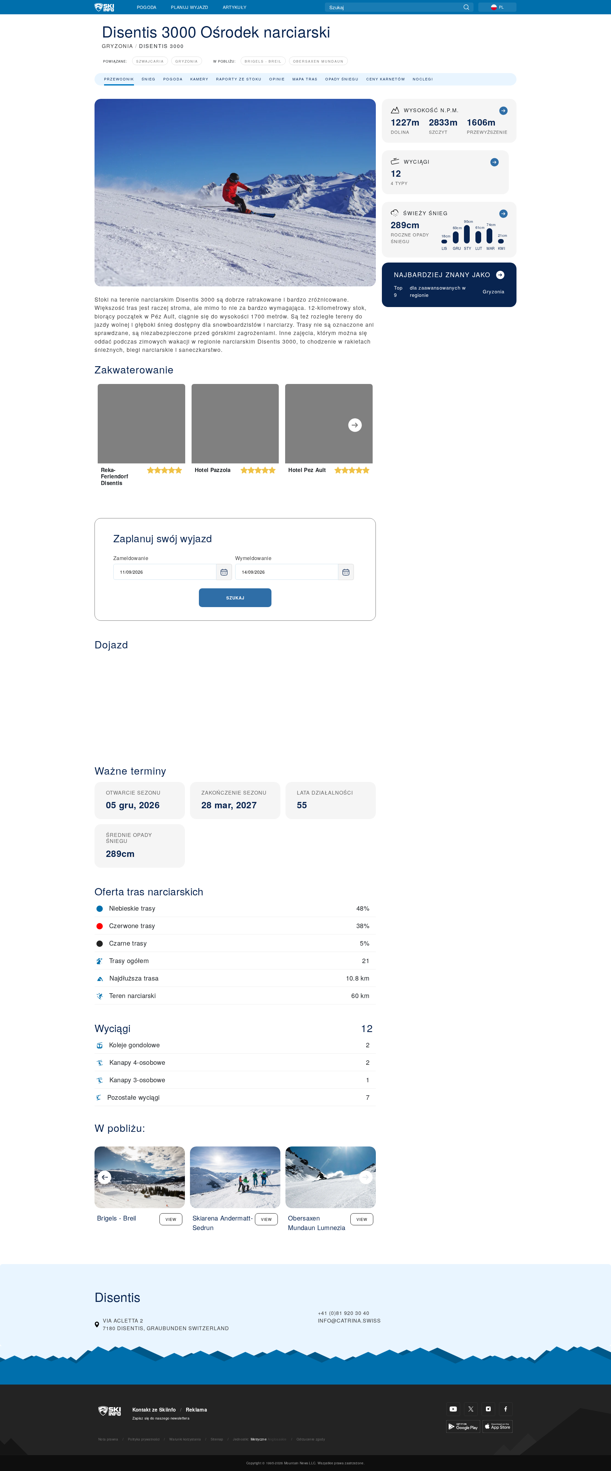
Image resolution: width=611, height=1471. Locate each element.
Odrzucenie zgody (311, 1439)
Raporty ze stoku (239, 78)
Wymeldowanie (253, 558)
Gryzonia (186, 61)
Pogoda (147, 7)
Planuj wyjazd (189, 7)
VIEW (170, 1219)
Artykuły (235, 7)
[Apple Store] (497, 1425)
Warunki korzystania (185, 1439)
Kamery (199, 78)
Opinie (277, 78)
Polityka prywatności (143, 1439)
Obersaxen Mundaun (318, 61)
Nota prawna (108, 1439)
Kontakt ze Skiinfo (154, 1409)
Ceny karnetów (385, 78)
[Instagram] (488, 1409)
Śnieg (149, 78)
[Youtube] (453, 1409)
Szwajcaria (150, 61)
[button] (235, 702)
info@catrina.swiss (349, 1320)
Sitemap (217, 1439)
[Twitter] (471, 1409)
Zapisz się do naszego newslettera (161, 1417)
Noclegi (423, 78)
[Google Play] (463, 1425)
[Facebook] (506, 1409)
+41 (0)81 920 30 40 (343, 1313)
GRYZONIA (117, 46)
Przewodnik (119, 78)
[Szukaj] (466, 7)
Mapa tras (305, 78)
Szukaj (235, 598)
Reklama (196, 1409)
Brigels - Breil (263, 61)
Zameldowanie (130, 558)
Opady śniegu (342, 78)
